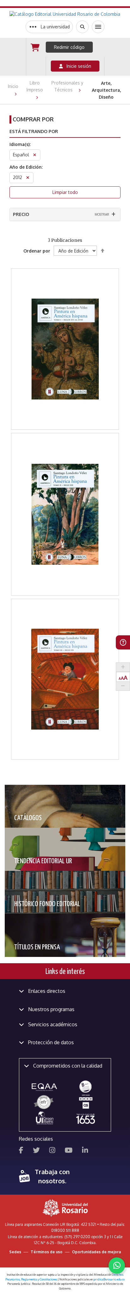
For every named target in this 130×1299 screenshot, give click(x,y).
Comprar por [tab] (33, 119)
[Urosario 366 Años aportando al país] (85, 1118)
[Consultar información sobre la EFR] (44, 1102)
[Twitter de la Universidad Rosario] (36, 1151)
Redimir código (69, 47)
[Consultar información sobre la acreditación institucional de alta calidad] (85, 1086)
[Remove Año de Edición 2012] (27, 178)
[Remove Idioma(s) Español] (34, 156)
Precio (21, 214)
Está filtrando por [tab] (33, 131)
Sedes (15, 1251)
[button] (65, 313)
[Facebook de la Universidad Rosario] (21, 1151)
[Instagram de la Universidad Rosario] (52, 1151)
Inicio (13, 86)
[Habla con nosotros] (117, 1265)
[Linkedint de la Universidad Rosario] (85, 1151)
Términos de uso (46, 1251)
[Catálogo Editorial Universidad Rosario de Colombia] (65, 14)
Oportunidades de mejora (96, 1251)
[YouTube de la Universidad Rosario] (69, 1151)
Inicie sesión (77, 66)
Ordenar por (36, 250)
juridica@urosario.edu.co (109, 1279)
